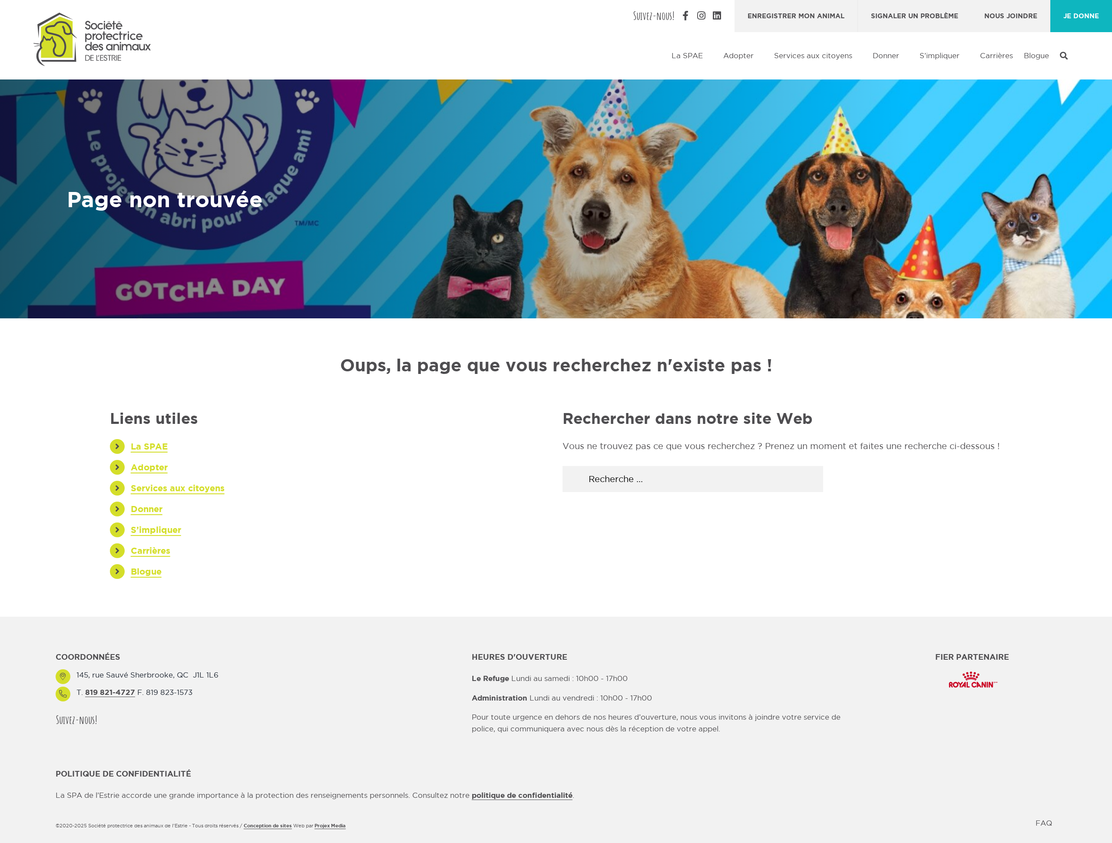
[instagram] (125, 719)
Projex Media (330, 825)
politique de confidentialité (522, 795)
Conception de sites (268, 825)
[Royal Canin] (972, 671)
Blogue (146, 571)
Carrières (150, 550)
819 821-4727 (110, 692)
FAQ (1044, 823)
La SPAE (149, 446)
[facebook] (109, 719)
